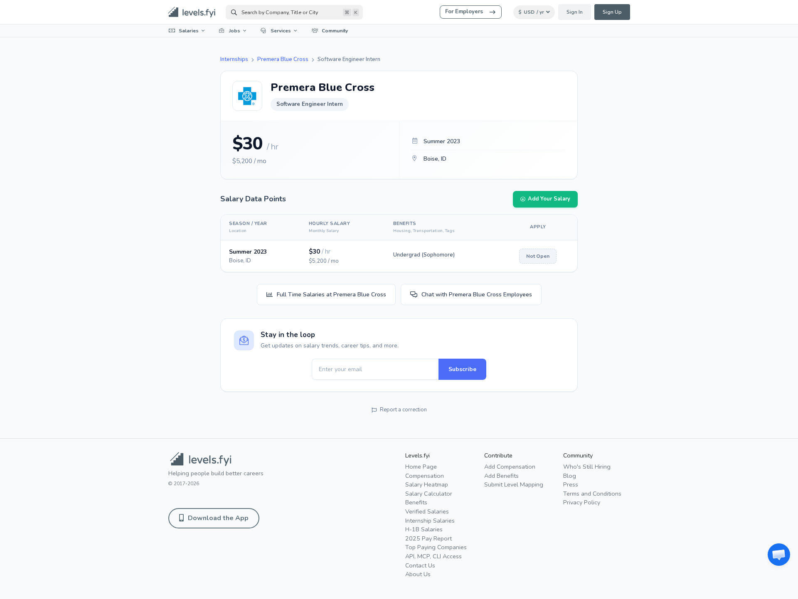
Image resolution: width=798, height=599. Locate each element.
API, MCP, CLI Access (433, 556)
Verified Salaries (427, 511)
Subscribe (462, 369)
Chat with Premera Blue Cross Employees (476, 294)
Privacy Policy (581, 502)
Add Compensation (509, 466)
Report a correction (403, 409)
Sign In (574, 12)
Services (281, 30)
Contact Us (420, 565)
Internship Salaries (430, 520)
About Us (418, 574)
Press (570, 484)
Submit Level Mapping (513, 484)
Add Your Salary (549, 199)
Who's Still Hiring (587, 466)
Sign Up (612, 12)
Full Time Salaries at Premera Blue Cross (331, 294)
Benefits (416, 502)
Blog (569, 476)
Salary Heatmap (426, 484)
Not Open (537, 256)
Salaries (189, 30)
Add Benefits (501, 476)
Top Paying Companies (436, 547)
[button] (779, 554)
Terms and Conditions (592, 493)
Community (335, 30)
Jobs (234, 30)
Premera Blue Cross (282, 59)
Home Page (421, 466)
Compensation (424, 476)
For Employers (464, 11)
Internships (234, 59)
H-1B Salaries (424, 529)
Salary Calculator (428, 493)
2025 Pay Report (428, 538)
